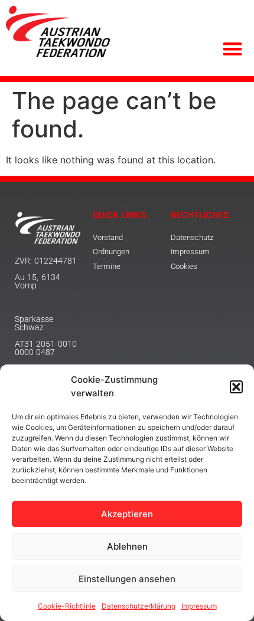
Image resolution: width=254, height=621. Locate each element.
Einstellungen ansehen (127, 578)
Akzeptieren (127, 514)
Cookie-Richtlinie (67, 606)
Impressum (199, 606)
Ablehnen (127, 546)
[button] (236, 387)
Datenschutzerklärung (138, 606)
